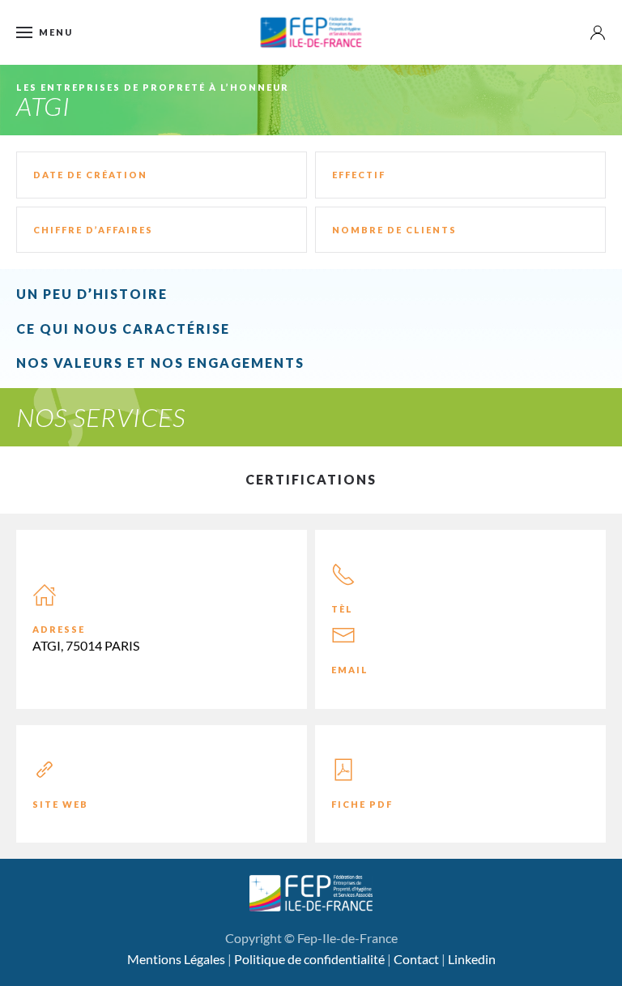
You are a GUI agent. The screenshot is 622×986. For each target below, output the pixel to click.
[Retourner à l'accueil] (311, 32)
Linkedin (472, 959)
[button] (44, 32)
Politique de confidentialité (309, 959)
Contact (416, 959)
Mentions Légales (176, 959)
